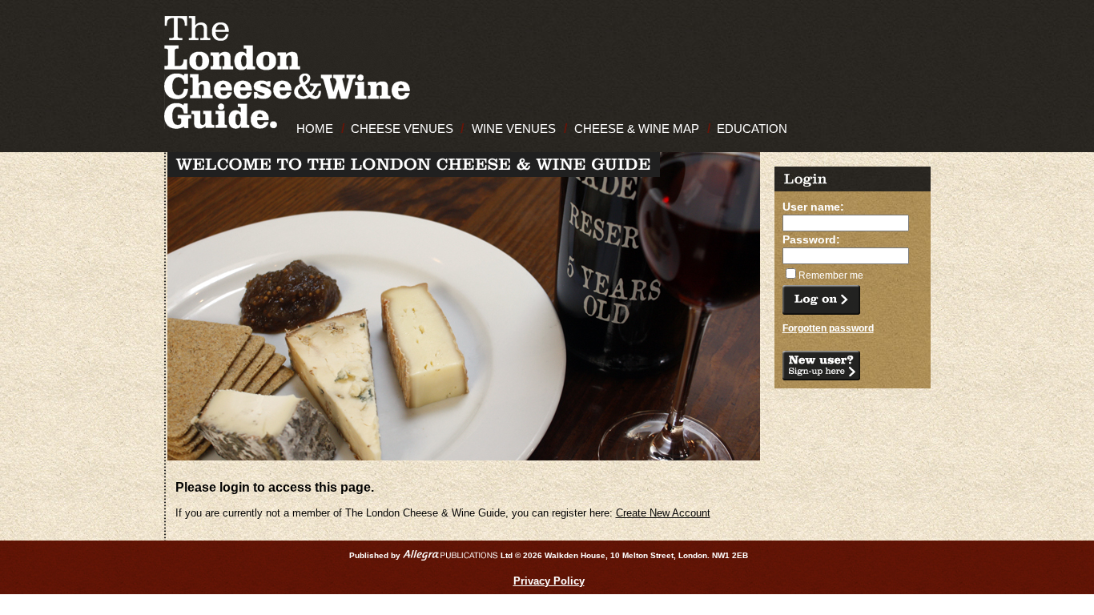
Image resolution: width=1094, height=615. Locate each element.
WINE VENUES (514, 128)
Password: (811, 239)
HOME (314, 128)
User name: (813, 206)
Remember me (830, 275)
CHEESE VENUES (402, 128)
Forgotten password (828, 328)
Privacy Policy (549, 581)
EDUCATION (752, 128)
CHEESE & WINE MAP (636, 128)
